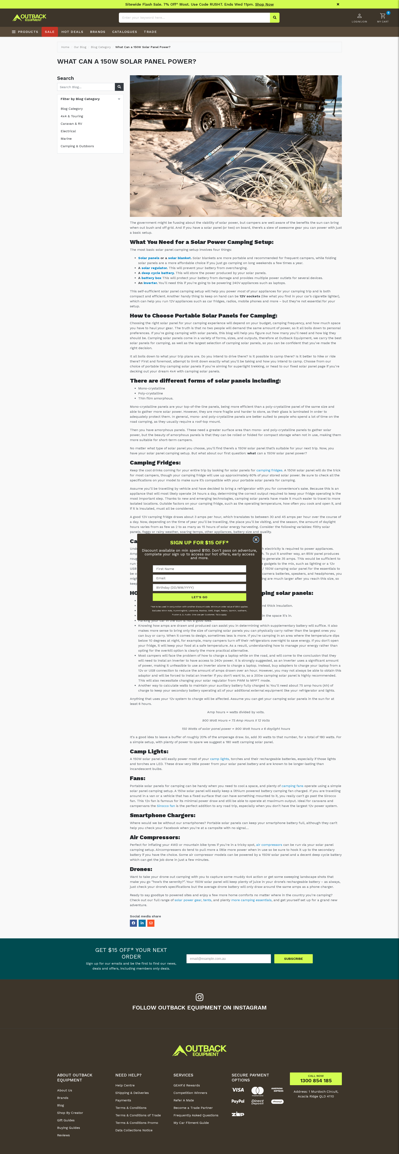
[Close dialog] (256, 539)
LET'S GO (199, 597)
